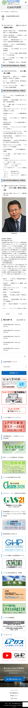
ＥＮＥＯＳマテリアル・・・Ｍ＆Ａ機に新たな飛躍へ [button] (15, 72)
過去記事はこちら (14, 373)
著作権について (14, 695)
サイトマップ (14, 690)
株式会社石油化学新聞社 (14, 668)
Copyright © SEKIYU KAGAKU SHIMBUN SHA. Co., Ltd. (14, 706)
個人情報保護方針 (14, 693)
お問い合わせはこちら (15, 679)
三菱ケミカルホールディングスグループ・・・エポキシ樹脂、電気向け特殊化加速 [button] (15, 188)
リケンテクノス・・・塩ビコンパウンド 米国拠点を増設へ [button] (15, 26)
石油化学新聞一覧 (20, 320)
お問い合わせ (14, 698)
